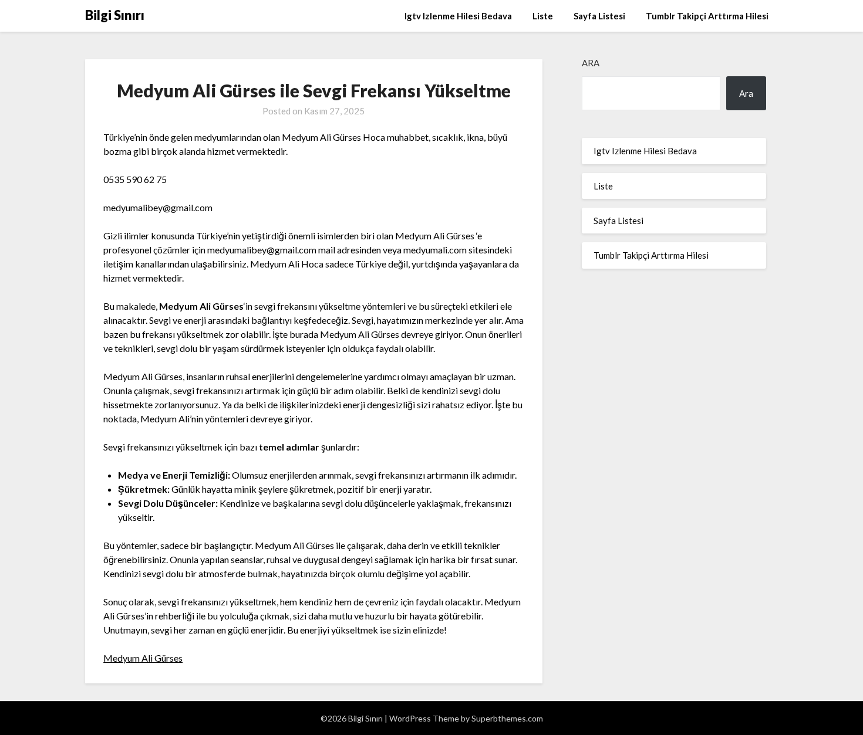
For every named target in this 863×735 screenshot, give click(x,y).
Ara (590, 62)
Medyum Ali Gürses (143, 657)
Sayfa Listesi (599, 16)
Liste (542, 16)
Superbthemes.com (507, 718)
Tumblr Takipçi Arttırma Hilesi (707, 16)
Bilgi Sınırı (114, 15)
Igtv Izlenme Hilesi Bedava (458, 16)
